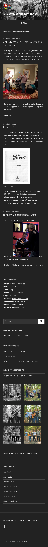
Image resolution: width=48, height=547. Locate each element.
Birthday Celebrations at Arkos (19, 214)
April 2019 (7, 477)
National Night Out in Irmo (14, 352)
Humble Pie (9, 127)
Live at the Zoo (9, 356)
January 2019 (8, 482)
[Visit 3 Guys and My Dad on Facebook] (4, 527)
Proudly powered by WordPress (15, 541)
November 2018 (10, 491)
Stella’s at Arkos (16, 293)
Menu (25, 23)
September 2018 (10, 501)
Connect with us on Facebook (20, 454)
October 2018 (9, 496)
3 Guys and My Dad (20, 14)
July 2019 (7, 472)
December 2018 (10, 487)
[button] (13, 393)
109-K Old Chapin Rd (20, 298)
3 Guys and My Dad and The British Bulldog (21, 361)
